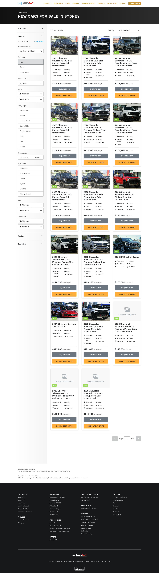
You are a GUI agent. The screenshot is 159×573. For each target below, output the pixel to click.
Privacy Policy (106, 561)
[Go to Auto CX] (79, 570)
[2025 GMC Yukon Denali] (127, 244)
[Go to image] (61, 53)
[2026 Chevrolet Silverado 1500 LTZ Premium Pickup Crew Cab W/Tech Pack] (127, 311)
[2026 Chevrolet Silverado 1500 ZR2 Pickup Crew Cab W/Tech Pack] (64, 45)
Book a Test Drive (64, 95)
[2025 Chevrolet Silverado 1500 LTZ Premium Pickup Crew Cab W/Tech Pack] (95, 244)
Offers (67, 3)
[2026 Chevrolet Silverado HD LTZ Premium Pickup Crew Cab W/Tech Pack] (127, 45)
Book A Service (134, 3)
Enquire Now (64, 89)
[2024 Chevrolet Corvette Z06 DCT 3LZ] (64, 311)
